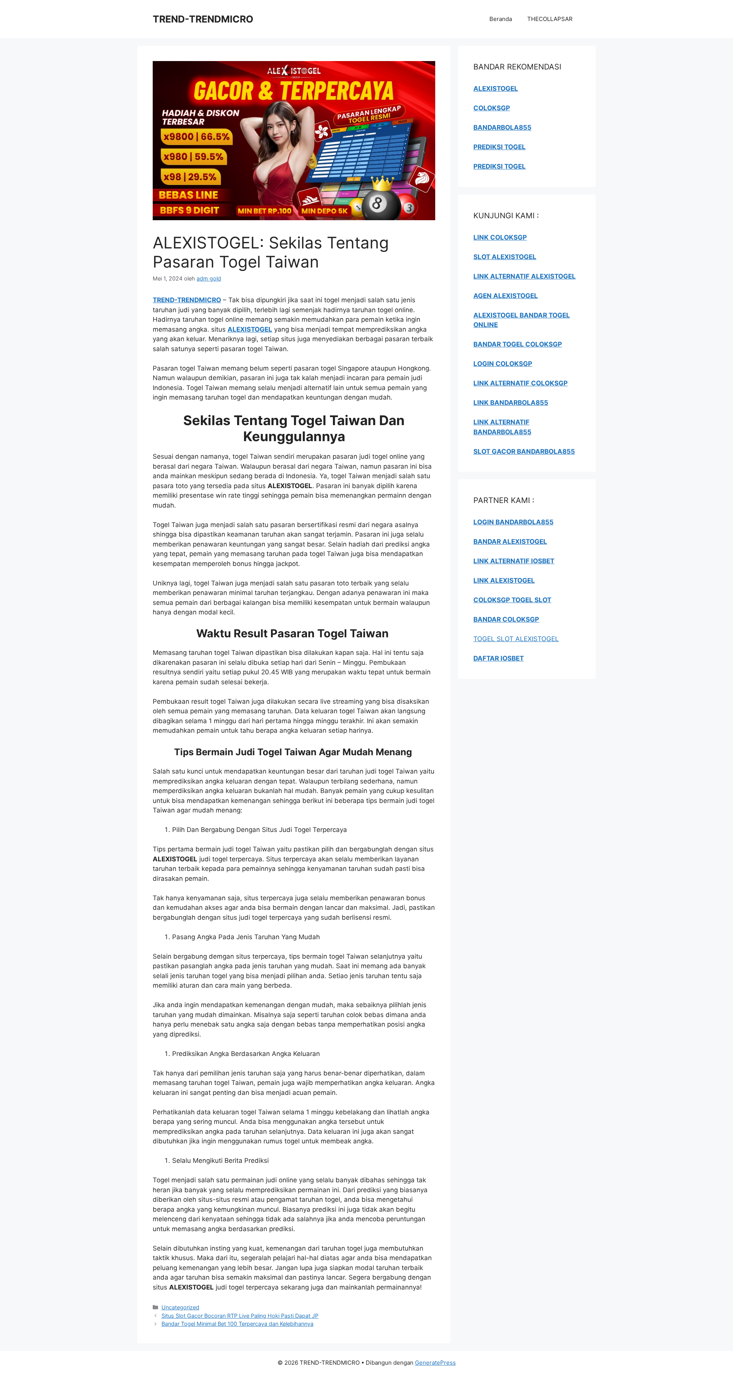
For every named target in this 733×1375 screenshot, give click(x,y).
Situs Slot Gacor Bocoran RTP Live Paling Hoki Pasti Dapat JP (239, 1315)
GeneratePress (435, 1362)
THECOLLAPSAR (550, 19)
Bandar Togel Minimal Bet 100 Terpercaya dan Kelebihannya (237, 1323)
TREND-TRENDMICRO (203, 19)
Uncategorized (180, 1307)
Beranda (500, 19)
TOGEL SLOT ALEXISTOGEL (516, 639)
